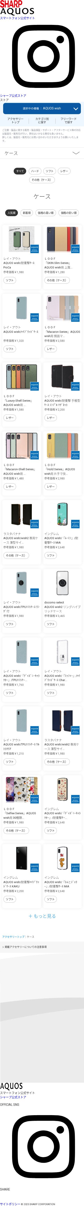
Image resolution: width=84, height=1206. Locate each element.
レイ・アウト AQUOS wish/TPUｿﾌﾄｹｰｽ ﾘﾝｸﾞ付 (21, 607)
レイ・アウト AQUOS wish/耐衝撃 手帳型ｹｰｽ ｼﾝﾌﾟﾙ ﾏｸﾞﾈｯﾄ (62, 400)
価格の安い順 (68, 213)
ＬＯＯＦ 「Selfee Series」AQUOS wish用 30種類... (19, 813)
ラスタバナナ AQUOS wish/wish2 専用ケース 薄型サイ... (20, 538)
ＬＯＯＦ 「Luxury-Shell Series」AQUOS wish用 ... (18, 400)
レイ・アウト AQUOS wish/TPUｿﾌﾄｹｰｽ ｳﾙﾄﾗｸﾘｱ (21, 744)
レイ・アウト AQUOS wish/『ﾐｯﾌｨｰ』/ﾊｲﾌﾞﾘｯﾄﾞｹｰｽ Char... (62, 676)
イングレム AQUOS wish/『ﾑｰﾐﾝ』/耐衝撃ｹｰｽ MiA (61, 538)
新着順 (27, 213)
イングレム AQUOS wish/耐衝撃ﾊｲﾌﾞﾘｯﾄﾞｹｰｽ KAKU (21, 882)
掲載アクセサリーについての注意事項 (26, 947)
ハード (35, 171)
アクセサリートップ (15, 121)
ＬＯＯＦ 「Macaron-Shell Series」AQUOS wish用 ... (20, 469)
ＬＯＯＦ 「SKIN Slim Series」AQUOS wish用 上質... (58, 263)
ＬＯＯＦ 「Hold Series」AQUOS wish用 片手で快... (59, 469)
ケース (11, 153)
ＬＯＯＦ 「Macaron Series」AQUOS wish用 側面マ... (62, 332)
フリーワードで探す (68, 121)
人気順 (11, 213)
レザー (64, 171)
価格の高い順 (45, 213)
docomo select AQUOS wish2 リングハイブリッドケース (62, 607)
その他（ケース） (42, 180)
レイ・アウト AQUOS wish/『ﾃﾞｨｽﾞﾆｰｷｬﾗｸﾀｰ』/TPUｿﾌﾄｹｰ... (21, 676)
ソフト (50, 171)
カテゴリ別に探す (42, 121)
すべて (20, 171)
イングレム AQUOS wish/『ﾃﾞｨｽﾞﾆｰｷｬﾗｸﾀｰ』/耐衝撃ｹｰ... (62, 813)
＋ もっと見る (42, 916)
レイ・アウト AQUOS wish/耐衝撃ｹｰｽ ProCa (18, 263)
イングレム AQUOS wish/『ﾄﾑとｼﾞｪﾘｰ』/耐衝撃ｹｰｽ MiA (60, 882)
